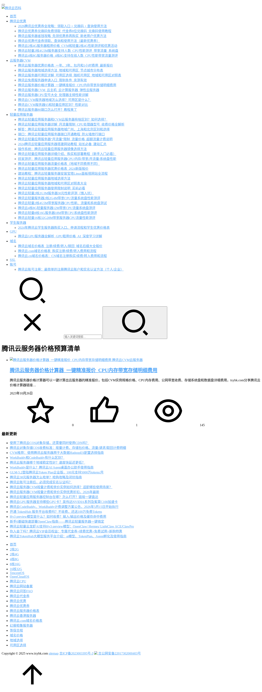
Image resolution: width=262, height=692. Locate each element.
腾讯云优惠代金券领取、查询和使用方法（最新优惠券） (59, 41)
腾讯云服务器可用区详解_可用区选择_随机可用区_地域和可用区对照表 (69, 75)
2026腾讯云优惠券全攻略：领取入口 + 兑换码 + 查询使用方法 (62, 26)
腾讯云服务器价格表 (24, 611)
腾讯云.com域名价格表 (26, 620)
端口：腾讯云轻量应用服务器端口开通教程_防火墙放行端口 (61, 134)
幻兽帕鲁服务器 (21, 625)
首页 (13, 16)
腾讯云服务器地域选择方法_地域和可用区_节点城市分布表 (60, 70)
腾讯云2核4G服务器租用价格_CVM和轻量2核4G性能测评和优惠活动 (67, 46)
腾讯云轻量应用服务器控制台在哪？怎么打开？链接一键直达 (54, 497)
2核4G (14, 554)
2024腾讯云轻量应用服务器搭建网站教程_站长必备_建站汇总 (62, 144)
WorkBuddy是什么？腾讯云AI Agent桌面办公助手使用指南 (52, 467)
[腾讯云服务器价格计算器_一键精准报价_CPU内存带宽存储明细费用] (61, 360)
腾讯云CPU (18, 581)
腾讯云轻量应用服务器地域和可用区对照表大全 (52, 183)
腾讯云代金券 (19, 596)
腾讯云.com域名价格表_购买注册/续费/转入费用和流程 (57, 251)
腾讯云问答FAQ (21, 591)
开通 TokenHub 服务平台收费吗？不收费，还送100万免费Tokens (56, 511)
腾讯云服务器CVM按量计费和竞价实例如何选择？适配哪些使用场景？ (61, 487)
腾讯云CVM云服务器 (127, 360)
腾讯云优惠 (18, 21)
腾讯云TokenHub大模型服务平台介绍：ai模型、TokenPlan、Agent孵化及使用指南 (68, 536)
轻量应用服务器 (21, 114)
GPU (13, 231)
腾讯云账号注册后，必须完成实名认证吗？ (41, 482)
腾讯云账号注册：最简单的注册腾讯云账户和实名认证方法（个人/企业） (71, 269)
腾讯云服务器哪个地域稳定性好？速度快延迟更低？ (47, 462)
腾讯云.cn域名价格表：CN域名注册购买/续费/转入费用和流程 (62, 256)
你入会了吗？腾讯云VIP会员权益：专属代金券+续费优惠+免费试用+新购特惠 (66, 531)
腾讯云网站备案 (21, 586)
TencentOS (17, 573)
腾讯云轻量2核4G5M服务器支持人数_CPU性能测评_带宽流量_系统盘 (68, 50)
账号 (13, 264)
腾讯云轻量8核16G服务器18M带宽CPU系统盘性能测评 (57, 213)
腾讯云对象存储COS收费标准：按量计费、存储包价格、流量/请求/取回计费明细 (68, 448)
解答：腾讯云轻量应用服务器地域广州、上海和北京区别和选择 (64, 129)
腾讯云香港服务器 (23, 615)
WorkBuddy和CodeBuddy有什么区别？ (37, 457)
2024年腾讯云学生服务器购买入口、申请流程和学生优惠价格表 (64, 227)
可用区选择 (18, 645)
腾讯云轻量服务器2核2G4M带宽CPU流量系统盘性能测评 (59, 198)
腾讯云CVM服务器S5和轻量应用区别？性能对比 (53, 104)
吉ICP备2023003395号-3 (76, 653)
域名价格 (16, 635)
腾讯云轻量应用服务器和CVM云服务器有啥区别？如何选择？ (62, 119)
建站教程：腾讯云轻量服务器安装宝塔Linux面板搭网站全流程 (63, 173)
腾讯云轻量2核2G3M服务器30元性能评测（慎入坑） (56, 193)
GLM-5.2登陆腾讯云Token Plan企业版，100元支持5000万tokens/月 (57, 472)
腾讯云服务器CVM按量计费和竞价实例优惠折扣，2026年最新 (54, 492)
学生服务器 (18, 222)
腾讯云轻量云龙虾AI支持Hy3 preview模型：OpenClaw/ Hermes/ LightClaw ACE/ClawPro (72, 526)
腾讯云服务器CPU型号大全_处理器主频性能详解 (53, 95)
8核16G (15, 564)
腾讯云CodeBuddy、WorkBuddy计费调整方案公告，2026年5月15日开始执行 (64, 507)
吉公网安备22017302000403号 (119, 653)
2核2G (14, 549)
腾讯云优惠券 (19, 606)
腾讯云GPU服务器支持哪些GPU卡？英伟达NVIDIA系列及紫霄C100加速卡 (64, 502)
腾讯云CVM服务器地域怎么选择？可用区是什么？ (54, 100)
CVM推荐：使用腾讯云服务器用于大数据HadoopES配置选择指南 (57, 452)
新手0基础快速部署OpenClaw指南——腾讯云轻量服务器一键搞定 (57, 521)
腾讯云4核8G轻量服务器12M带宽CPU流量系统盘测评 (56, 208)
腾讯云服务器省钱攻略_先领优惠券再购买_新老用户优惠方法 (62, 36)
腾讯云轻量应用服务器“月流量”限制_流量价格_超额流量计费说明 (65, 139)
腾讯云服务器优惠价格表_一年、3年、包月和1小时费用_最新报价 (65, 65)
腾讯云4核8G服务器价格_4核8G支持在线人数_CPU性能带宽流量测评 (68, 55)
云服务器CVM (20, 60)
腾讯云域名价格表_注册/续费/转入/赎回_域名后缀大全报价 (60, 246)
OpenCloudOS (19, 576)
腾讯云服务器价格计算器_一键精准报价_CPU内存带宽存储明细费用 (67, 85)
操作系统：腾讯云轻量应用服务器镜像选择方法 (52, 149)
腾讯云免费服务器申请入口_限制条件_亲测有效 (52, 80)
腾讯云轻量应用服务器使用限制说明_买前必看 (51, 188)
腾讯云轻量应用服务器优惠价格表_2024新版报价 (53, 168)
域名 (13, 241)
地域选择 (16, 640)
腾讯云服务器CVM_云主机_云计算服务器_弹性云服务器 (58, 90)
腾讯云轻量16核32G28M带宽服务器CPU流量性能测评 (56, 218)
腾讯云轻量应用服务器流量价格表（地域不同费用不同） (59, 163)
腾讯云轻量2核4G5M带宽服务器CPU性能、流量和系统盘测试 (62, 203)
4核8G (14, 559)
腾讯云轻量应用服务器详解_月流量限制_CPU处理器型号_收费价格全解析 (71, 124)
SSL (13, 260)
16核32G (16, 569)
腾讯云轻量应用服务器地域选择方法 (44, 178)
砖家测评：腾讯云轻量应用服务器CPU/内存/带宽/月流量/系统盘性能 (67, 159)
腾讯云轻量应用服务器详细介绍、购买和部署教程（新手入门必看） (67, 154)
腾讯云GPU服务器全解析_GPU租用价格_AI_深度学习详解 (60, 236)
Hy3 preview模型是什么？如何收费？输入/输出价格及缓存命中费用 (58, 516)
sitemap (54, 653)
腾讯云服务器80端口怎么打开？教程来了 (47, 109)
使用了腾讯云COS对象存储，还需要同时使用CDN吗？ (49, 443)
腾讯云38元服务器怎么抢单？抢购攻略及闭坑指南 (46, 477)
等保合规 (16, 630)
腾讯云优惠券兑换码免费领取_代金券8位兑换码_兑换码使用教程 (64, 31)
